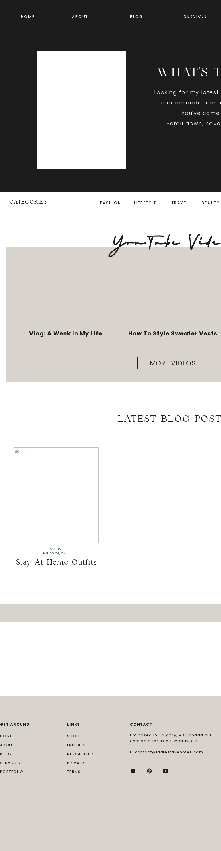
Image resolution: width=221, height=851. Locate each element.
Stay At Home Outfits (56, 562)
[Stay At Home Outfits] (56, 495)
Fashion (56, 548)
